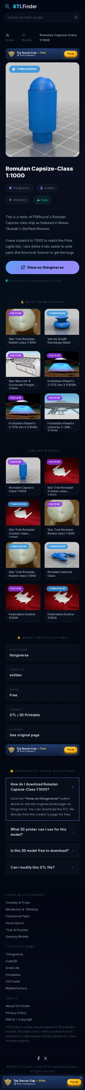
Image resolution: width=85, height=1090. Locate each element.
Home (10, 40)
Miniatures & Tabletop (22, 909)
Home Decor (15, 923)
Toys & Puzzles (17, 930)
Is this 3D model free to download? (40, 851)
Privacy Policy (16, 1013)
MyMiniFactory (16, 988)
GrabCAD (13, 968)
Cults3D (11, 961)
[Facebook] (39, 1059)
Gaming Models (17, 936)
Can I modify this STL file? (33, 867)
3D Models (26, 37)
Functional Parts (18, 916)
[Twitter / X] (45, 1059)
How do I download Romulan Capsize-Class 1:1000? (34, 786)
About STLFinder (18, 1006)
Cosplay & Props (18, 902)
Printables (13, 975)
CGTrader (13, 981)
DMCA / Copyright (19, 1019)
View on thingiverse (45, 267)
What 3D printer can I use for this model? (38, 831)
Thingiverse (14, 954)
